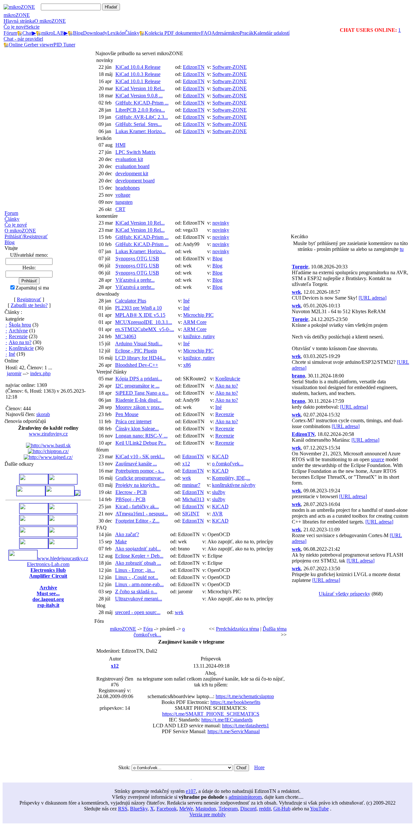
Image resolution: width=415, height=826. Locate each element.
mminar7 (191, 485)
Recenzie (18, 336)
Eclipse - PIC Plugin (136, 350)
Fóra (148, 629)
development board (135, 180)
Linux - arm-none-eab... (139, 584)
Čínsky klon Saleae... (137, 428)
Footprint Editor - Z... (137, 521)
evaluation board (132, 166)
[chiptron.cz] (48, 451)
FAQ (101, 527)
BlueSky (139, 808)
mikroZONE (17, 15)
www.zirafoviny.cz (48, 434)
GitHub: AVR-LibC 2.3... (141, 117)
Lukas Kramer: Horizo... (140, 131)
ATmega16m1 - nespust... (141, 513)
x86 (187, 365)
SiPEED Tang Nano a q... (142, 393)
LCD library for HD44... (140, 358)
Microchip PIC (198, 315)
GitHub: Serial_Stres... (138, 124)
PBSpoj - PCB (130, 499)
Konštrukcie (21, 348)
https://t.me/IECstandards (227, 719)
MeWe (186, 808)
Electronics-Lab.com (48, 564)
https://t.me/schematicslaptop (245, 696)
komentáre (107, 216)
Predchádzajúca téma (237, 629)
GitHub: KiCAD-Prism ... (142, 102)
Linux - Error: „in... (135, 570)
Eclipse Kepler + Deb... (139, 556)
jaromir (14, 373)
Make (121, 541)
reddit (265, 808)
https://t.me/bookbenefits (235, 702)
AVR (217, 513)
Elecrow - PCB (131, 492)
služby (218, 492)
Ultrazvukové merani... (138, 598)
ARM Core (195, 322)
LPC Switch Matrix (135, 152)
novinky (104, 60)
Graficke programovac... (140, 478)
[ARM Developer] (33, 523)
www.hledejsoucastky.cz (63, 558)
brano (298, 375)
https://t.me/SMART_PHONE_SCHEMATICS (210, 714)
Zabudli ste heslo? (29, 305)
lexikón (104, 138)
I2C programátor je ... (137, 385)
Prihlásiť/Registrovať (26, 236)
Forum (11, 213)
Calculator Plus (130, 300)
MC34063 (125, 336)
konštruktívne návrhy (233, 485)
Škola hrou (20, 324)
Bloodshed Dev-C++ (136, 365)
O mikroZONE (20, 230)
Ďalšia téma (275, 629)
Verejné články (111, 372)
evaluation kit (129, 159)
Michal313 (193, 499)
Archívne (18, 330)
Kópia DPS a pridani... (138, 378)
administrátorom (245, 797)
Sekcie (33, 27)
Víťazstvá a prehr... (135, 280)
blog (100, 605)
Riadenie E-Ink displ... (138, 400)
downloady (107, 294)
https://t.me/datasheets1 (245, 725)
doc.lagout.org (48, 599)
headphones (127, 188)
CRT (120, 209)
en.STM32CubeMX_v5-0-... (144, 329)
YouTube (319, 808)
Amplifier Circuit (48, 576)
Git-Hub (281, 808)
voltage (122, 195)
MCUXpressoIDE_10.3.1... (143, 322)
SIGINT (190, 513)
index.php (40, 373)
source (377, 459)
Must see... (48, 593)
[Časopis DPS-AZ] (77, 494)
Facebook (167, 808)
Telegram (228, 808)
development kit (131, 173)
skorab (43, 414)
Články (12, 219)
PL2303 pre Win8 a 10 (138, 308)
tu (402, 249)
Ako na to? (20, 342)
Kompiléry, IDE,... (231, 478)
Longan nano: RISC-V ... (141, 435)
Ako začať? (127, 534)
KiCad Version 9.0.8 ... (139, 95)
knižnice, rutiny (199, 336)
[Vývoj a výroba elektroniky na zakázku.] (62, 482)
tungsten (124, 202)
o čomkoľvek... (227, 463)
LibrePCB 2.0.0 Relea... (140, 110)
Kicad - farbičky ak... (137, 506)
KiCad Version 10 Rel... (140, 88)
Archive (48, 587)
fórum (102, 449)
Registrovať (29, 299)
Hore (259, 767)
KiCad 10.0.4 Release (137, 67)
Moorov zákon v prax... (139, 407)
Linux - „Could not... (136, 577)
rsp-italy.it (48, 605)
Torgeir (300, 266)
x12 (186, 463)
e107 (191, 791)
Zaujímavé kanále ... (136, 463)
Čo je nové (15, 27)
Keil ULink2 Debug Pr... (140, 443)
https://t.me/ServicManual (234, 731)
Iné (12, 354)
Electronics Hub (48, 570)
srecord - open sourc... (137, 612)
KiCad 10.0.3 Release (137, 74)
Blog (10, 242)
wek (186, 478)
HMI (120, 145)
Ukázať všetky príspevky (344, 594)
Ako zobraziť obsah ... (138, 563)
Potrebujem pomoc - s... (139, 471)
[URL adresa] (372, 298)
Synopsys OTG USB (137, 258)
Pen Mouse (126, 414)
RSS (122, 808)
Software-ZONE (229, 67)
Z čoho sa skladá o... (136, 591)
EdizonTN (194, 67)
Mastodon (206, 808)
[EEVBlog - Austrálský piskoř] (33, 546)
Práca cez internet (133, 421)
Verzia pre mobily (207, 814)
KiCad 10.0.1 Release (137, 81)
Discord (248, 808)
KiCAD (220, 456)
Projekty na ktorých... (137, 485)
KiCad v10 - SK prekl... (140, 456)
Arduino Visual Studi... (138, 343)
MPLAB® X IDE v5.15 (140, 315)
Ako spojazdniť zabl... (138, 548)
